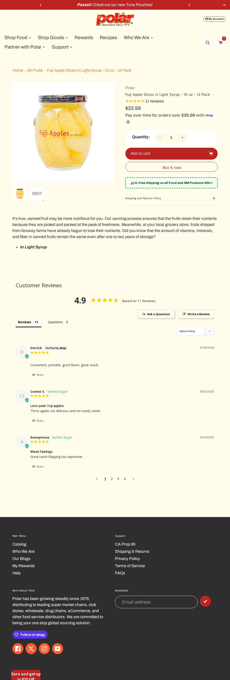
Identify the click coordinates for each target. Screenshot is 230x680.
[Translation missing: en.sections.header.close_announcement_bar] (224, 5)
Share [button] (40, 375)
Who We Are (23, 551)
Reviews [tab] (24, 322)
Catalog (19, 544)
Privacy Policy (127, 558)
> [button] (134, 478)
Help (16, 573)
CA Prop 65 (125, 544)
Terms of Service (130, 566)
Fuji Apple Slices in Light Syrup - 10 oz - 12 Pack (89, 70)
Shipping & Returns (132, 551)
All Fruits (35, 70)
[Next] (189, 5)
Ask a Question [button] (158, 314)
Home (17, 70)
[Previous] (41, 5)
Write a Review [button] (199, 314)
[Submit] (205, 601)
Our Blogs (21, 558)
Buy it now (172, 168)
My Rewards (23, 566)
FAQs (120, 573)
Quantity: (141, 137)
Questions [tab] (55, 322)
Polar (130, 88)
